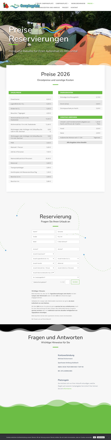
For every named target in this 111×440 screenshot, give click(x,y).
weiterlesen (101, 437)
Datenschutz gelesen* (40, 282)
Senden (75, 282)
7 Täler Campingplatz (44, 3)
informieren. (67, 389)
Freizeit (65, 7)
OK (94, 437)
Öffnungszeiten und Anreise (47, 7)
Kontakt (74, 7)
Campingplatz (61, 3)
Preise (90, 3)
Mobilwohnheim (78, 3)
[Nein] (109, 437)
